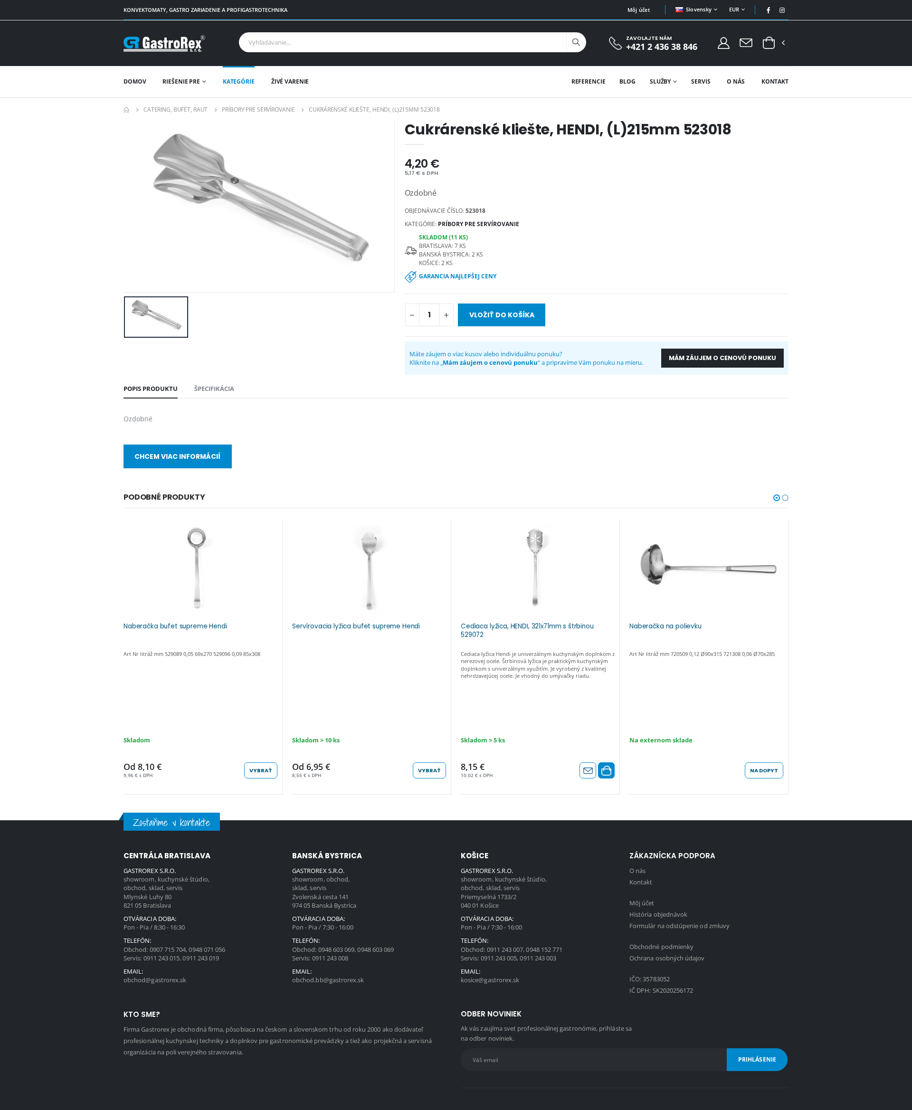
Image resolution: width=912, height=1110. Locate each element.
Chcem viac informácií (177, 456)
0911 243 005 (499, 958)
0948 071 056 (207, 949)
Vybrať (260, 770)
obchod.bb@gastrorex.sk (328, 980)
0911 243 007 (505, 949)
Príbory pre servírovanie (258, 109)
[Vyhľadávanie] (576, 42)
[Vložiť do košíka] (606, 770)
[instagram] (782, 10)
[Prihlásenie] (724, 42)
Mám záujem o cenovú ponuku (722, 357)
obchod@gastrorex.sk (155, 980)
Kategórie (239, 81)
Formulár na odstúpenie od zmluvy (679, 925)
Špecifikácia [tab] (214, 388)
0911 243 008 (330, 958)
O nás (735, 81)
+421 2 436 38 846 (661, 46)
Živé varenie (290, 81)
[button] (768, 43)
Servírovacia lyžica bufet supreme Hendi (356, 626)
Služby (660, 81)
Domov (135, 81)
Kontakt (774, 81)
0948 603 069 (336, 949)
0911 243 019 (200, 958)
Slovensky (699, 9)
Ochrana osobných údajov (667, 958)
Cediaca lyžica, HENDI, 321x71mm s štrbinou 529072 (527, 630)
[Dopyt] (746, 42)
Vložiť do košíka (501, 315)
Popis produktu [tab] (151, 388)
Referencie (588, 81)
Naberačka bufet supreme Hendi (175, 626)
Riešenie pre (181, 81)
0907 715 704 (168, 949)
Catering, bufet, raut (175, 109)
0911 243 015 (161, 958)
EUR (734, 9)
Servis (700, 81)
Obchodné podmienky (661, 946)
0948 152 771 (544, 949)
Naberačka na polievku (665, 626)
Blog (627, 81)
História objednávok (658, 914)
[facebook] (768, 10)
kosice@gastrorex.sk (490, 980)
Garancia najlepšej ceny (457, 276)
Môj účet (638, 9)
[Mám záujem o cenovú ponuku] (588, 770)
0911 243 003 (538, 958)
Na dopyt (764, 770)
